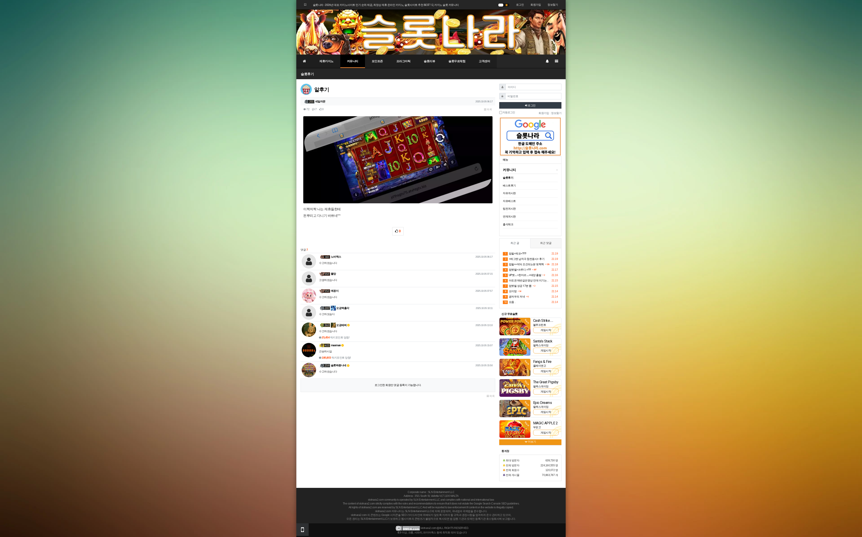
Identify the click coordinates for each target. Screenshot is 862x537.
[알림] (547, 61)
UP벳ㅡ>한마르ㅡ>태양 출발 (523, 275)
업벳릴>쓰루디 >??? (518, 269)
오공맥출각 (342, 308)
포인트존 (377, 61)
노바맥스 (336, 256)
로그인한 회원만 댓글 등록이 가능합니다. (398, 385)
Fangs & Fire (542, 361)
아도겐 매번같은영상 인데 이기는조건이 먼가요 (527, 280)
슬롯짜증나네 (338, 365)
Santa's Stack (542, 341)
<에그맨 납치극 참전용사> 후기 (524, 259)
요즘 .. (510, 302)
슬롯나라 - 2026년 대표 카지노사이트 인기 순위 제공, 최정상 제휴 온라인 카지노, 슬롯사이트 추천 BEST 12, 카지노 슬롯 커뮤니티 (386, 5)
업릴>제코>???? (515, 253)
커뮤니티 (352, 61)
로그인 (520, 4)
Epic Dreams (542, 403)
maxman (336, 345)
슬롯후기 (307, 74)
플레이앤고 (539, 365)
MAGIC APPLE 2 (545, 423)
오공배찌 (341, 325)
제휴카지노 (326, 61)
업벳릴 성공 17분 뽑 (518, 285)
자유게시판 (509, 193)
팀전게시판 (509, 208)
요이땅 (511, 291)
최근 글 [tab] (514, 243)
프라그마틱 (403, 61)
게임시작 (546, 330)
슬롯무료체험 (457, 61)
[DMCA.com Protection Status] (408, 528)
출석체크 (508, 224)
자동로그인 (508, 112)
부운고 (537, 427)
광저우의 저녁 (515, 296)
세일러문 (320, 101)
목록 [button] (489, 109)
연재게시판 (509, 216)
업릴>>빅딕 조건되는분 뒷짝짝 (524, 264)
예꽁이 (335, 290)
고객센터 (484, 61)
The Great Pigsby (546, 382)
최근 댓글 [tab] (546, 243)
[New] (514, 326)
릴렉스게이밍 (541, 345)
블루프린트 (539, 325)
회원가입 (535, 4)
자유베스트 (509, 201)
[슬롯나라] (431, 31)
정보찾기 (553, 4)
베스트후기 (509, 185)
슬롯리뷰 (429, 61)
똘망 (333, 273)
